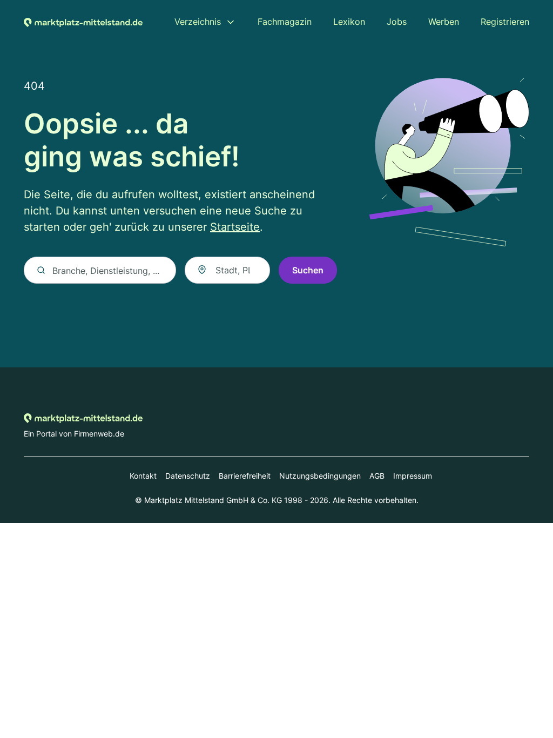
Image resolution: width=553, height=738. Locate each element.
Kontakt (143, 475)
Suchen (307, 270)
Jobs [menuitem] (397, 21)
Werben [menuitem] (443, 21)
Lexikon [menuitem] (349, 21)
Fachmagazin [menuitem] (285, 21)
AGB (377, 475)
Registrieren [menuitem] (505, 21)
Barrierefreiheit (245, 475)
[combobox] (227, 270)
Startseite (235, 226)
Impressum (412, 475)
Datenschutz (187, 475)
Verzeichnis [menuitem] (197, 21)
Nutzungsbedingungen (320, 475)
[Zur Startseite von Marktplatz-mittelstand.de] (83, 21)
